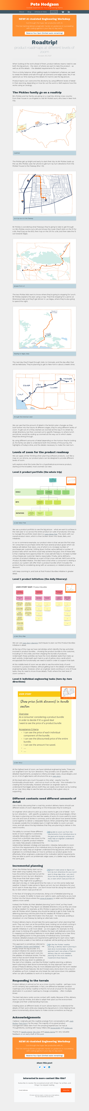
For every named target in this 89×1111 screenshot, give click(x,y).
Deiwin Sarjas (49, 1032)
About (21, 12)
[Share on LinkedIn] (49, 1067)
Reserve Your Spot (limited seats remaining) (44, 33)
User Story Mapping (30, 643)
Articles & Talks (41, 12)
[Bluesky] (63, 12)
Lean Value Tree (51, 534)
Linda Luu (68, 1028)
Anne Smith (55, 1028)
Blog (29, 12)
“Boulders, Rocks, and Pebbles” (27, 946)
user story (57, 776)
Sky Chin (36, 1032)
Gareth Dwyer (26, 1032)
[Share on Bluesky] (44, 1067)
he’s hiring (23, 1023)
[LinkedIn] (69, 12)
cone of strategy (46, 898)
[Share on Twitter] (39, 1067)
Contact (54, 12)
